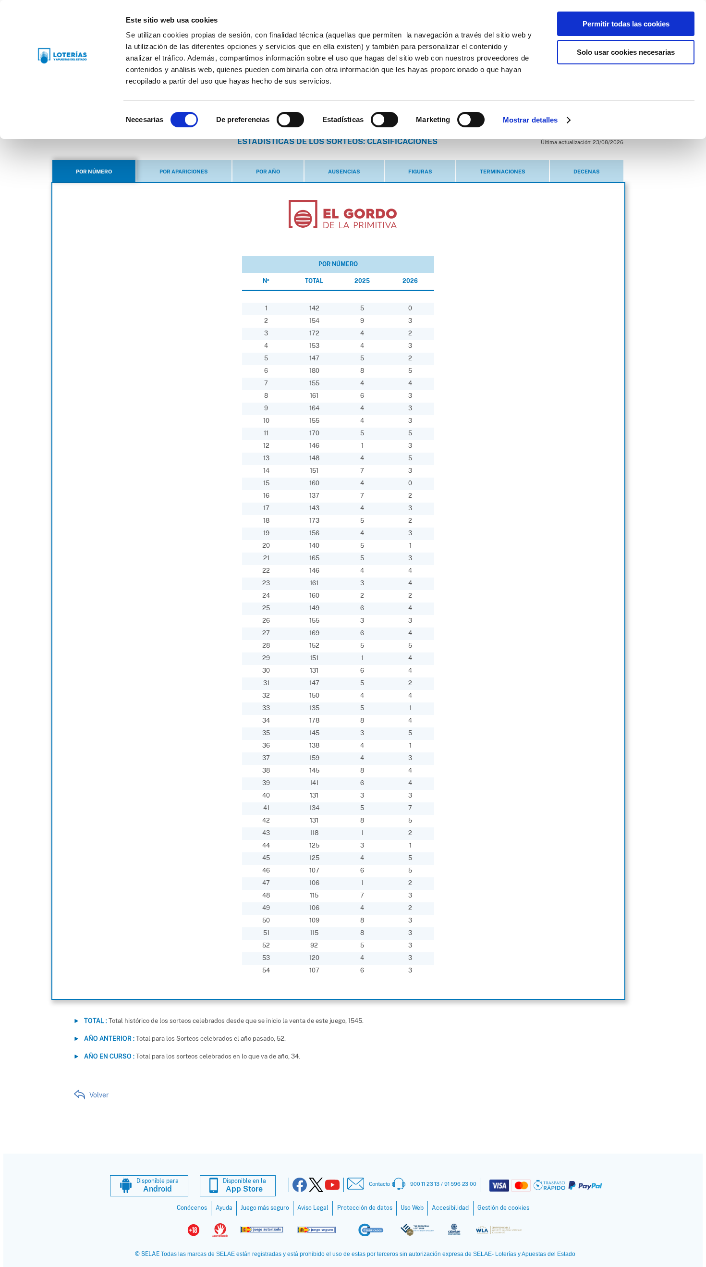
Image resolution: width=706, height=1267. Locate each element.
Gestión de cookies (503, 1208)
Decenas (586, 171)
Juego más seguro (265, 1208)
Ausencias (344, 171)
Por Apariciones (183, 171)
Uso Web (412, 1208)
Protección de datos (364, 1208)
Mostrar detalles (530, 120)
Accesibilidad (450, 1208)
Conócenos (192, 1208)
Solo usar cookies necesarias (626, 52)
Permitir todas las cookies (626, 24)
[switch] (290, 119)
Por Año (268, 171)
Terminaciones (502, 171)
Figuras (420, 171)
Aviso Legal (313, 1208)
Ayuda (224, 1208)
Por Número (94, 171)
